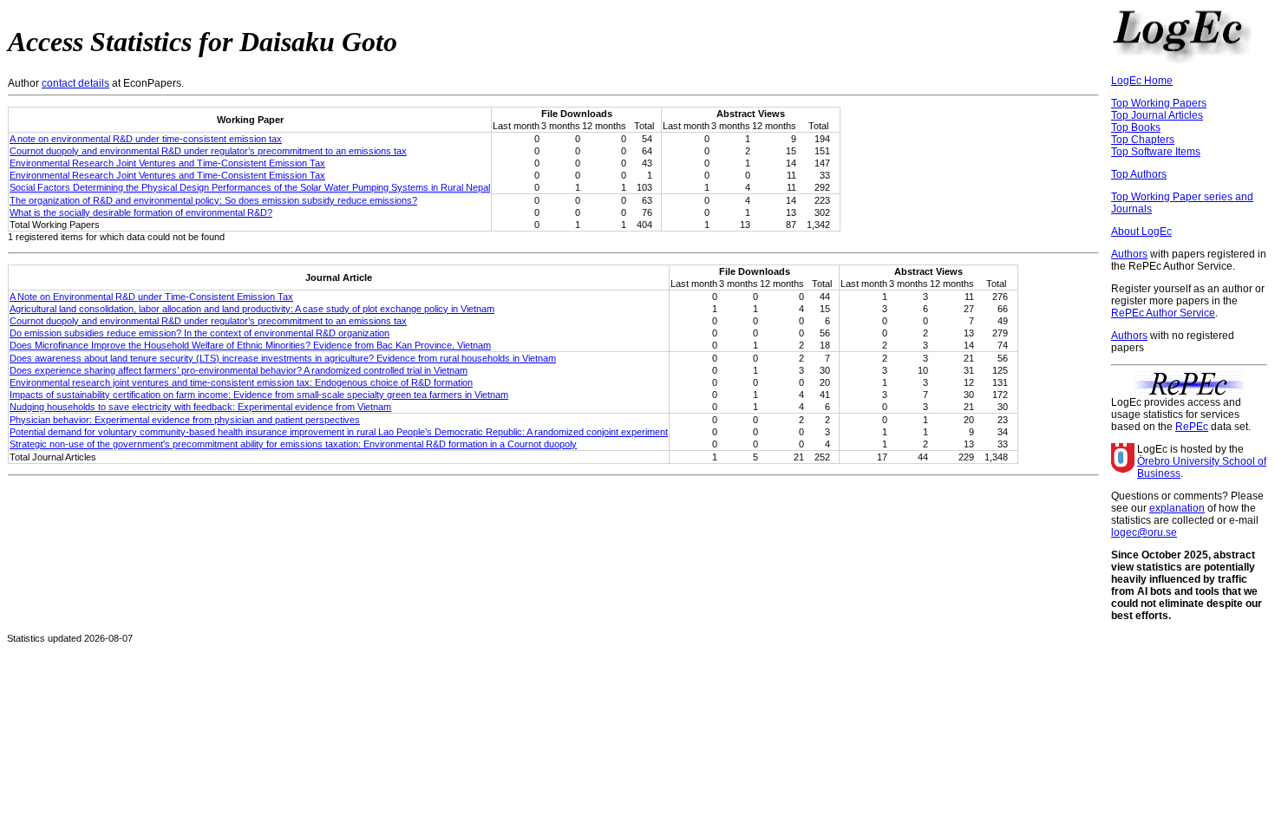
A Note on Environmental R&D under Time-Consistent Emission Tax (151, 296)
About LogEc (1141, 231)
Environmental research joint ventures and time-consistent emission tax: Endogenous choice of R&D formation (241, 382)
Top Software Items (1155, 152)
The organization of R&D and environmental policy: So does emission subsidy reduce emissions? (213, 200)
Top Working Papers (1158, 103)
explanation (1177, 508)
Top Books (1136, 127)
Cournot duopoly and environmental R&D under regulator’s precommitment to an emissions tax (208, 151)
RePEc (1191, 427)
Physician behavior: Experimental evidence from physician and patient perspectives (185, 419)
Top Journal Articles (1157, 115)
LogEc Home (1142, 81)
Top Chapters (1142, 140)
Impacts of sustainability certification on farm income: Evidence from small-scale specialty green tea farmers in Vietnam (259, 394)
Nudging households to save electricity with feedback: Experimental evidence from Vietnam (200, 406)
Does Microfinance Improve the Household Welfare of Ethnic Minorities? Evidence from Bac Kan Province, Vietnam (250, 345)
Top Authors (1139, 174)
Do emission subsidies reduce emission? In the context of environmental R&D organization (199, 333)
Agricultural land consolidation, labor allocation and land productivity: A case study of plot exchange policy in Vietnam (252, 309)
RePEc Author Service (1163, 313)
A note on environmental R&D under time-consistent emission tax (146, 139)
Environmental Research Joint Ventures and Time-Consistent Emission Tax (167, 163)
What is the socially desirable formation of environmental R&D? (141, 212)
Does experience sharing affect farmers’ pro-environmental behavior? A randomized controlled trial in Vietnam (239, 370)
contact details (75, 83)
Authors (1129, 254)
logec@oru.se (1144, 532)
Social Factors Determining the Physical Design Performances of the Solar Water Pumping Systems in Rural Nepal (250, 187)
